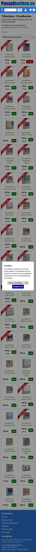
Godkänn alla (18, 287)
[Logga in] (25, 10)
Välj (26, 283)
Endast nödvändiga (15, 283)
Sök (19, 10)
